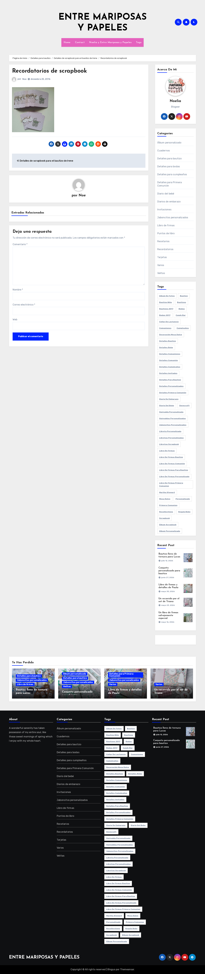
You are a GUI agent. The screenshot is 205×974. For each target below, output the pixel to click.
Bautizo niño (165, 302)
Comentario (20, 244)
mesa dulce (164, 499)
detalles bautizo (167, 341)
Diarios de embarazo (169, 201)
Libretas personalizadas (171, 438)
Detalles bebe (166, 347)
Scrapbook (164, 518)
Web (15, 319)
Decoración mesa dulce (170, 335)
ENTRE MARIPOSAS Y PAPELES (44, 957)
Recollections (166, 512)
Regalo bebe (184, 512)
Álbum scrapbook (167, 525)
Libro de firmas (166, 225)
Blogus (111, 969)
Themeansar (127, 969)
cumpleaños (183, 328)
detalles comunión (168, 360)
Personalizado (183, 499)
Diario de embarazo (168, 399)
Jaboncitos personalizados (172, 217)
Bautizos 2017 (166, 309)
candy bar (181, 315)
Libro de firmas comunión (172, 464)
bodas (182, 309)
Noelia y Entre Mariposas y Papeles (110, 42)
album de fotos (167, 296)
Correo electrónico (24, 304)
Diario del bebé (165, 193)
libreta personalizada (170, 431)
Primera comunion (168, 505)
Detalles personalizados (171, 386)
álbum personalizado (169, 531)
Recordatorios (165, 249)
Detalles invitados (168, 373)
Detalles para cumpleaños (172, 174)
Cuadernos (163, 150)
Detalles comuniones (169, 354)
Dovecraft (184, 405)
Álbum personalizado (169, 142)
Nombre (18, 289)
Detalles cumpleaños (169, 367)
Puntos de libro (166, 233)
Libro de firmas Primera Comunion (171, 484)
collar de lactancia (169, 322)
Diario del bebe (166, 405)
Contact (80, 42)
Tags (138, 42)
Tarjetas (162, 257)
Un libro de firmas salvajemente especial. (168, 615)
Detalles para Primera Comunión (169, 184)
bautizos (181, 302)
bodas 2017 (164, 315)
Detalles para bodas (168, 166)
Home (67, 42)
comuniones (165, 328)
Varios (160, 265)
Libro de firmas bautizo (171, 457)
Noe (24, 79)
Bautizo (184, 296)
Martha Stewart (167, 492)
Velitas (161, 273)
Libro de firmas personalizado (174, 476)
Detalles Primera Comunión (172, 393)
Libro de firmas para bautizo (173, 470)
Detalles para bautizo (169, 158)
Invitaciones (164, 209)
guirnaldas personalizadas (172, 418)
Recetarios (163, 241)
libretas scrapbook (169, 444)
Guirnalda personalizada (171, 412)
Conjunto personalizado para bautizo (169, 571)
